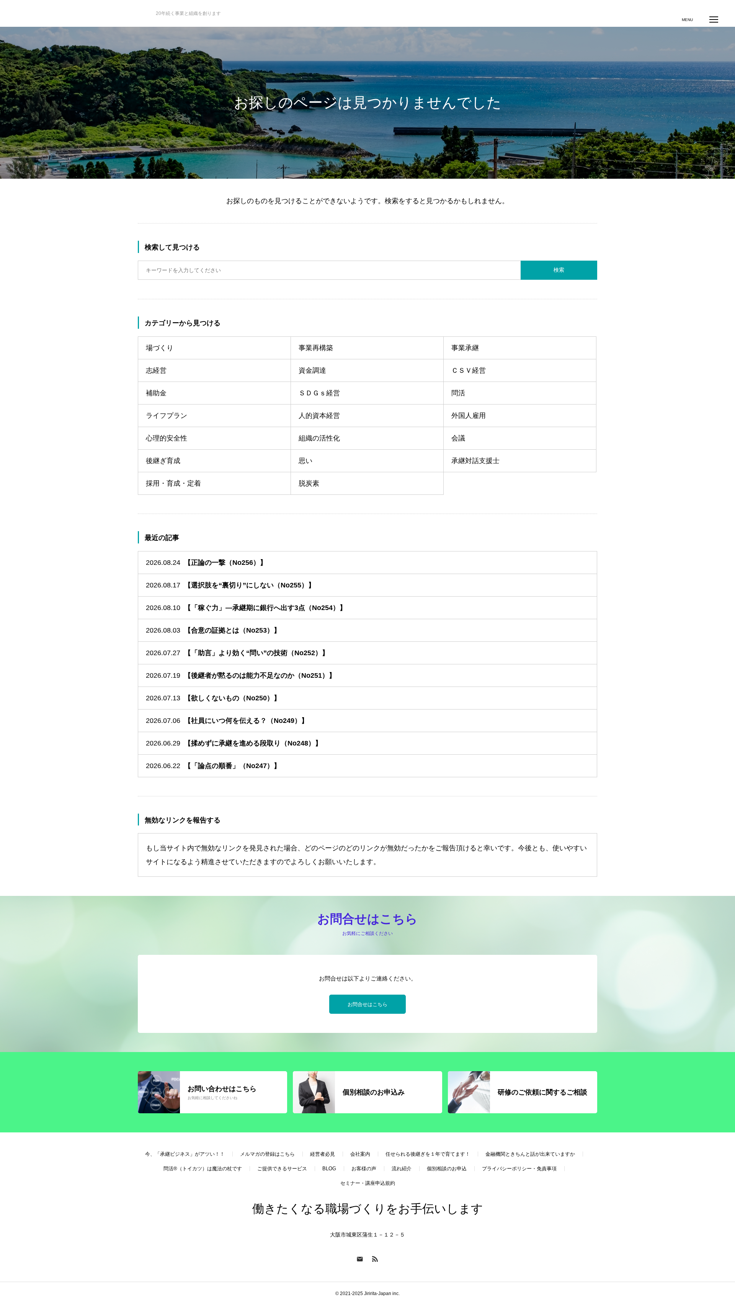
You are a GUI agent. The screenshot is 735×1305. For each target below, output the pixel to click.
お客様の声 (363, 1168)
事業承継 (465, 348)
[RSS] (375, 1259)
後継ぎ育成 (163, 461)
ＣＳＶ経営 (468, 370)
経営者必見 (322, 1154)
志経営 (156, 370)
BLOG (329, 1168)
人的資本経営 (319, 415)
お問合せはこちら (367, 1004)
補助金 (156, 393)
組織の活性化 (319, 438)
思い (305, 461)
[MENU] (714, 19)
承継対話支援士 (475, 461)
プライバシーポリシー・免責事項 (519, 1168)
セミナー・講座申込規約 (367, 1183)
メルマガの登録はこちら (267, 1154)
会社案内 (360, 1154)
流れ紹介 (402, 1168)
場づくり (159, 348)
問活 (458, 393)
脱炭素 (309, 483)
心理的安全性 (166, 438)
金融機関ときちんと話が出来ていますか (530, 1154)
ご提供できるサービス (282, 1168)
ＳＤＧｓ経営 (319, 393)
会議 (458, 438)
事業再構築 (316, 348)
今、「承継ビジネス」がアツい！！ (185, 1154)
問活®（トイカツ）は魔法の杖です (202, 1168)
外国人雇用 (468, 415)
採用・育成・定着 (173, 483)
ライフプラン (166, 415)
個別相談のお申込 (447, 1168)
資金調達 (312, 370)
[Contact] (360, 1259)
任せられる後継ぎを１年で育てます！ (427, 1154)
